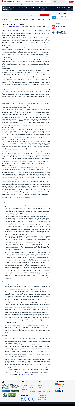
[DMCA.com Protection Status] (12, 395)
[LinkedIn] (62, 391)
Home (5, 4)
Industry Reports (24, 385)
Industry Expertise (18, 1)
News (30, 389)
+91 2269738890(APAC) (42, 399)
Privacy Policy (11, 404)
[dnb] (5, 395)
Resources (8, 4)
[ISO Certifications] (28, 398)
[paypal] (6, 391)
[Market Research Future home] (8, 1)
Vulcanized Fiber (26, 374)
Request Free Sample (44, 15)
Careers (39, 387)
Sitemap (22, 391)
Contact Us (40, 385)
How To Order (23, 393)
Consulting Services (24, 389)
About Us (42, 1)
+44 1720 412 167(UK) (42, 397)
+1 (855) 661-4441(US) (42, 395)
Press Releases (14, 4)
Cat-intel (22, 387)
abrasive (13, 302)
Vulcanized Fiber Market (13, 26)
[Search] (67, 1)
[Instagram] (56, 391)
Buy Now (35, 15)
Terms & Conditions (5, 404)
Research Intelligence (28, 1)
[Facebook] (58, 391)
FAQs (30, 393)
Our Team (31, 387)
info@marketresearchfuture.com (44, 391)
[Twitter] (60, 391)
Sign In (71, 1)
